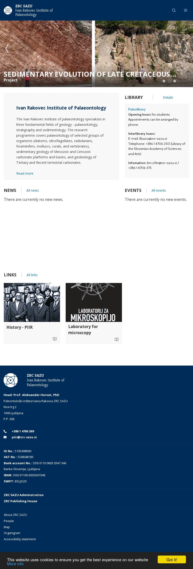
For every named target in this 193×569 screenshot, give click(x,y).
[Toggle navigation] (185, 10)
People (9, 521)
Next (186, 49)
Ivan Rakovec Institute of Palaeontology (34, 12)
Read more (24, 173)
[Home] (8, 10)
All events (159, 190)
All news (32, 190)
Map (7, 527)
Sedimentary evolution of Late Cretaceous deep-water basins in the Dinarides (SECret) (87, 74)
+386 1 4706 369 (22, 431)
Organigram (12, 533)
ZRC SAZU (23, 6)
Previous (7, 49)
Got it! (171, 559)
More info (15, 563)
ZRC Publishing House (20, 501)
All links (32, 275)
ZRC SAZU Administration (24, 495)
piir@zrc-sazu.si (24, 437)
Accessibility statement (20, 539)
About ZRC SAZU (15, 515)
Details (168, 97)
